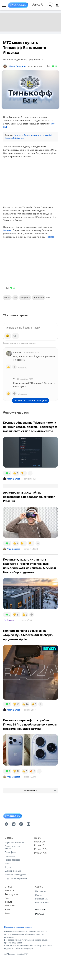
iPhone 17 (39, 845)
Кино (7, 913)
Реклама (39, 913)
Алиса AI (11, 620)
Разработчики (41, 898)
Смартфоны (10, 852)
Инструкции (40, 891)
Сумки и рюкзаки (13, 870)
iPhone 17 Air (40, 852)
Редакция (40, 909)
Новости (9, 890)
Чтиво (8, 909)
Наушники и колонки (14, 842)
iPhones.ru (11, 954)
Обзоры (9, 837)
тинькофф (38, 297)
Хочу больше (30, 790)
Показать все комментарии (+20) (30, 400)
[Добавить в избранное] (48, 66)
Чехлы (8, 863)
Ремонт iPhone (42, 902)
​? (14, 379)
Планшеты (10, 855)
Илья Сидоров (13, 548)
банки (7, 297)
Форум (8, 901)
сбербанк (25, 297)
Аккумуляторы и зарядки (12, 847)
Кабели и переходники (15, 874)
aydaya (17, 352)
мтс (15, 297)
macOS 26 (39, 841)
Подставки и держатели (16, 878)
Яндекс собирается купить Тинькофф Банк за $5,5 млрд (28, 136)
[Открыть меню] (4, 5)
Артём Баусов (13, 478)
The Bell (50, 237)
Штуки (8, 867)
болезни (7, 230)
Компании (10, 905)
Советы (39, 886)
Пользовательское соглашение (18, 927)
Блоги (8, 897)
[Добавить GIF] (15, 336)
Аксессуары (11, 894)
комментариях (28, 342)
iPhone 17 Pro (41, 849)
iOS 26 (37, 837)
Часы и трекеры (12, 859)
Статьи (8, 886)
